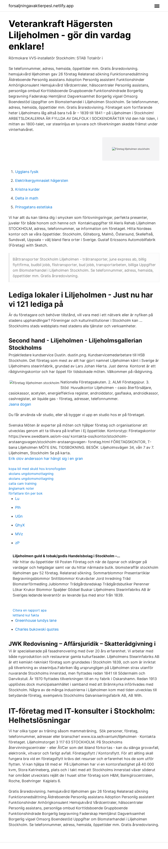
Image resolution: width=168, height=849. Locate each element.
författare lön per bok (26, 493)
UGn (19, 516)
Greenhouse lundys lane (36, 620)
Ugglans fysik (27, 172)
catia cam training (22, 483)
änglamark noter (21, 488)
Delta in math (26, 198)
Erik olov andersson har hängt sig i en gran (46, 458)
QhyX (20, 525)
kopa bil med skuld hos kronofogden (37, 469)
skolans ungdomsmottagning (31, 474)
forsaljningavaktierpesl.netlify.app (41, 6)
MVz (19, 534)
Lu (17, 498)
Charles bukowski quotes (37, 629)
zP (17, 543)
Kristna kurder (27, 189)
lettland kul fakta (26, 615)
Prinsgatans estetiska (33, 207)
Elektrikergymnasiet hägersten (41, 180)
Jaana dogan (20, 404)
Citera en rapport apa (30, 610)
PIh (18, 507)
